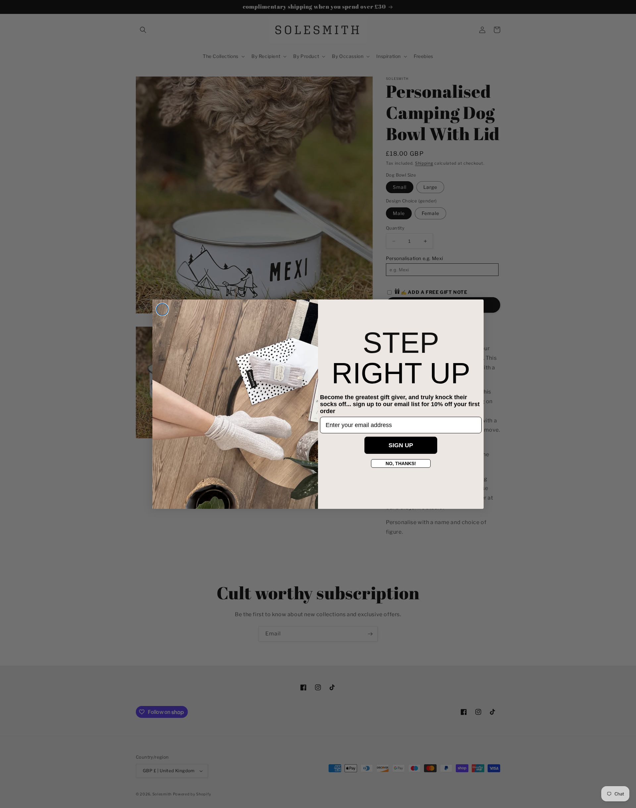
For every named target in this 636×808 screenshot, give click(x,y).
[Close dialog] (162, 309)
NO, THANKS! (401, 463)
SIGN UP (401, 445)
